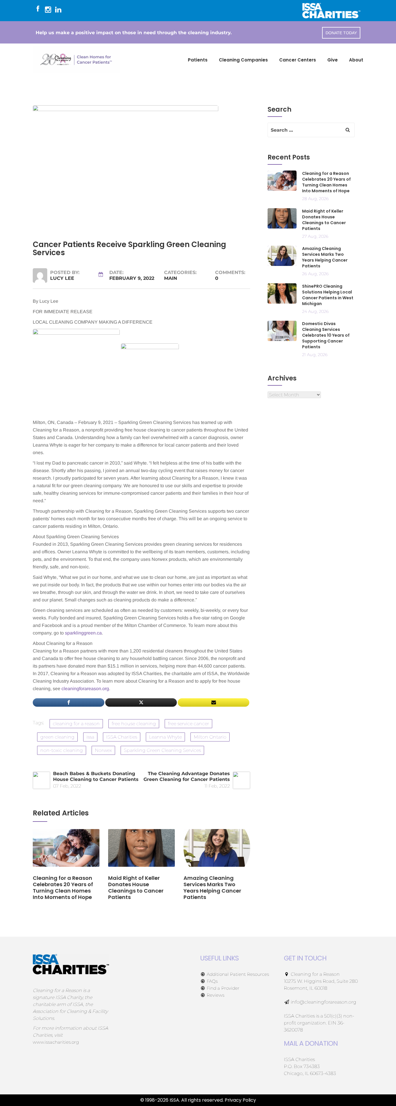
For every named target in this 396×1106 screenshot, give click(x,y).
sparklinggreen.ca (83, 632)
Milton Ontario (210, 737)
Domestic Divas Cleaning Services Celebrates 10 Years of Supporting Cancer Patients (326, 335)
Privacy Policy (240, 1100)
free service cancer (188, 723)
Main (170, 278)
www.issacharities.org (56, 1042)
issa (90, 737)
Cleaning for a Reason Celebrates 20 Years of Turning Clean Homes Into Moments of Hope (326, 182)
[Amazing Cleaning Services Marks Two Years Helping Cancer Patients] (217, 851)
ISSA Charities (121, 737)
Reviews (215, 995)
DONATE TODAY (341, 32)
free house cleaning (134, 723)
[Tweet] (141, 702)
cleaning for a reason (76, 723)
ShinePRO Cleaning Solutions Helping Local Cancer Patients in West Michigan (327, 295)
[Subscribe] (213, 702)
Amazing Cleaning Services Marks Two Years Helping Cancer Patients (325, 257)
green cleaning (57, 737)
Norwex (103, 750)
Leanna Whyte (165, 737)
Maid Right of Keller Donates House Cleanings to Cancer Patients (324, 219)
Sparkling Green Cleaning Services (162, 750)
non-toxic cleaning (61, 750)
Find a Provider (222, 988)
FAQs (212, 981)
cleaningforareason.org (85, 688)
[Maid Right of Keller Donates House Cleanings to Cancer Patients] (141, 851)
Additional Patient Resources (237, 974)
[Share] (68, 702)
